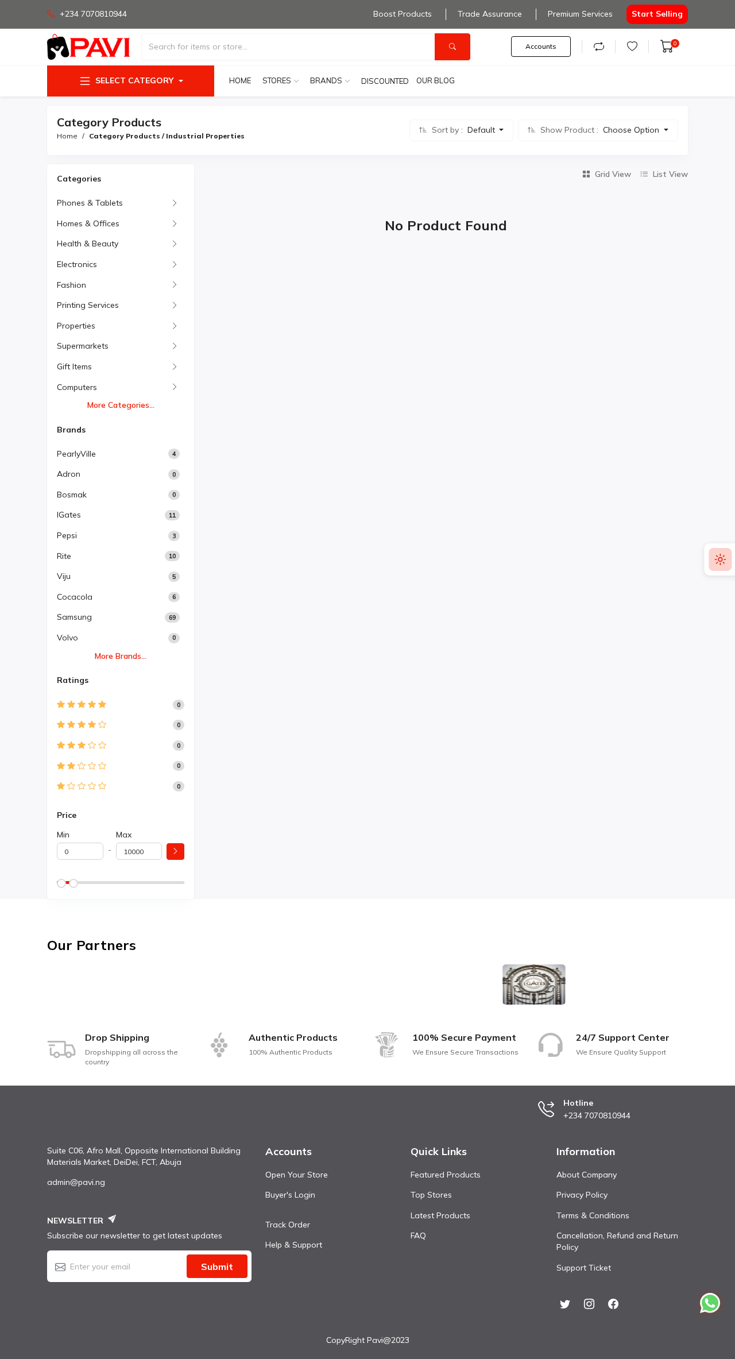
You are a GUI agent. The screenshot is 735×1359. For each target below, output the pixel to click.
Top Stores (431, 1195)
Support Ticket (583, 1268)
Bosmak (72, 494)
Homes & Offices (88, 223)
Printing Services (88, 305)
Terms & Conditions (592, 1215)
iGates (69, 514)
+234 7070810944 (93, 14)
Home (240, 80)
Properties (76, 326)
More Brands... (120, 656)
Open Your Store (296, 1174)
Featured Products (446, 1174)
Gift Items (74, 366)
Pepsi (67, 535)
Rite (64, 556)
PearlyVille (76, 454)
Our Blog (435, 80)
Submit (217, 1266)
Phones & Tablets (90, 203)
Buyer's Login (290, 1195)
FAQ (418, 1235)
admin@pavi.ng (76, 1182)
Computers (77, 387)
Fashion (71, 285)
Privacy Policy (582, 1195)
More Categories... (120, 405)
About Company (586, 1174)
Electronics (77, 264)
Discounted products (386, 81)
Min (63, 834)
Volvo (67, 637)
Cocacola (74, 597)
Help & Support (293, 1245)
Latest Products (440, 1215)
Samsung (74, 617)
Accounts (540, 46)
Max (123, 834)
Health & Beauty (87, 243)
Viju (64, 576)
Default (482, 130)
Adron (68, 474)
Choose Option (632, 130)
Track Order (287, 1224)
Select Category (134, 80)
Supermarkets (83, 346)
